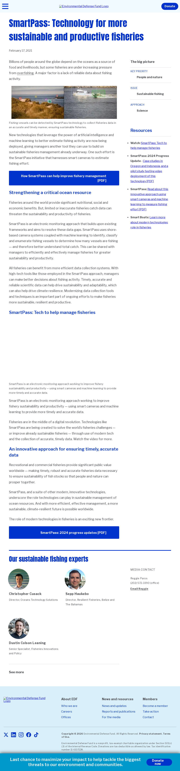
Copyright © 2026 (72, 733)
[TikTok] (36, 735)
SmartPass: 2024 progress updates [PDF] (73, 533)
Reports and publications (118, 711)
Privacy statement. (150, 733)
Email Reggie (139, 588)
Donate (170, 6)
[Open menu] (5, 6)
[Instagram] (21, 735)
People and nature (149, 77)
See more (16, 672)
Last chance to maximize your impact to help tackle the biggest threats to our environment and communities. (75, 762)
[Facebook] (28, 735)
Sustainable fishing (150, 94)
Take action (151, 711)
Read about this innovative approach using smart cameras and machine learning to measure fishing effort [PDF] (149, 199)
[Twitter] (6, 735)
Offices (66, 717)
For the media (111, 717)
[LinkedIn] (13, 735)
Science (142, 110)
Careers (66, 711)
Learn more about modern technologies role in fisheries (149, 222)
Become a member (155, 706)
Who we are (69, 706)
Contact (148, 717)
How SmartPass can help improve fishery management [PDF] (63, 178)
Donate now (158, 762)
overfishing (25, 73)
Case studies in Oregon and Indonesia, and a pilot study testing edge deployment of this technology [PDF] (149, 171)
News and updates (114, 706)
